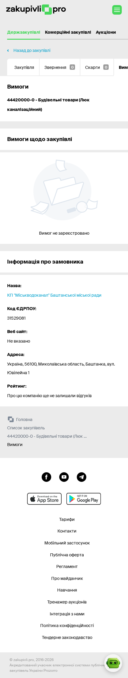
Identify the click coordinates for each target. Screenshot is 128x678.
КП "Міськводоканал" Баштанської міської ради (54, 295)
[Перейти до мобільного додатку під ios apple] (44, 499)
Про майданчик (67, 578)
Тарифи (67, 519)
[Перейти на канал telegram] (81, 476)
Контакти (67, 531)
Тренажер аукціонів (67, 602)
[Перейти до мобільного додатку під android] (83, 499)
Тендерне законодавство (67, 637)
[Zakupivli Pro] (36, 9)
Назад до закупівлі (31, 50)
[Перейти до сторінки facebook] (46, 476)
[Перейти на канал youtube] (64, 476)
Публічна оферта (67, 555)
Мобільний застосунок (67, 543)
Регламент (67, 566)
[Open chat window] (113, 663)
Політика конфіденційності (67, 625)
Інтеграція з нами (67, 614)
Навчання (67, 590)
